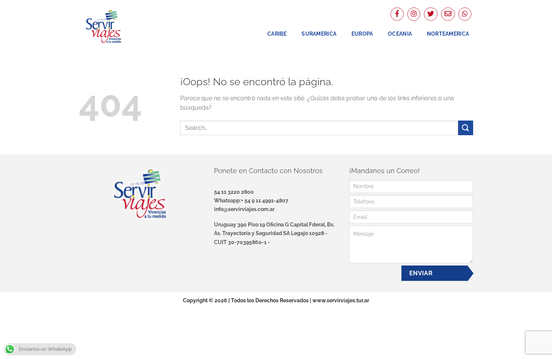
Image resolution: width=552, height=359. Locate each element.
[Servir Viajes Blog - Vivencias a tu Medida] (116, 26)
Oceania (400, 33)
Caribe (277, 33)
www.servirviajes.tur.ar (340, 300)
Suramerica (319, 33)
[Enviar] (465, 128)
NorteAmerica (448, 33)
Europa (362, 33)
